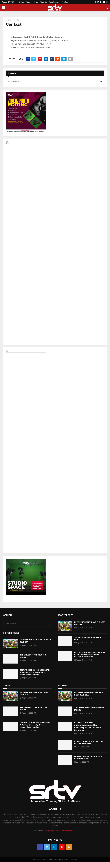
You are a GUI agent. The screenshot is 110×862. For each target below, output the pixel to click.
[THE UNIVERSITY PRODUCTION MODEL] (10, 659)
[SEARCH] (101, 81)
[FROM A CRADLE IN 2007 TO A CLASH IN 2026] (65, 760)
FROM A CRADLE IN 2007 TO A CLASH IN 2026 (88, 757)
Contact (65, 2)
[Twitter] (47, 847)
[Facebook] (40, 847)
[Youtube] (62, 847)
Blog (36, 2)
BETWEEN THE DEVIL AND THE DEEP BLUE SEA (88, 693)
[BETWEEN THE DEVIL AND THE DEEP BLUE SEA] (10, 643)
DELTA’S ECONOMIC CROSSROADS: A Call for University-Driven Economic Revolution (35, 672)
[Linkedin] (54, 847)
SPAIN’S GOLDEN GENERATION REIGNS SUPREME (88, 742)
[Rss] (69, 847)
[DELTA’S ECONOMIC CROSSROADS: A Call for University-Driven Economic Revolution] (10, 674)
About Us (43, 2)
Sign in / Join (25, 2)
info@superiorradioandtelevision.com (60, 830)
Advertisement (54, 2)
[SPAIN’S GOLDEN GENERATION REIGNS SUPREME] (65, 745)
